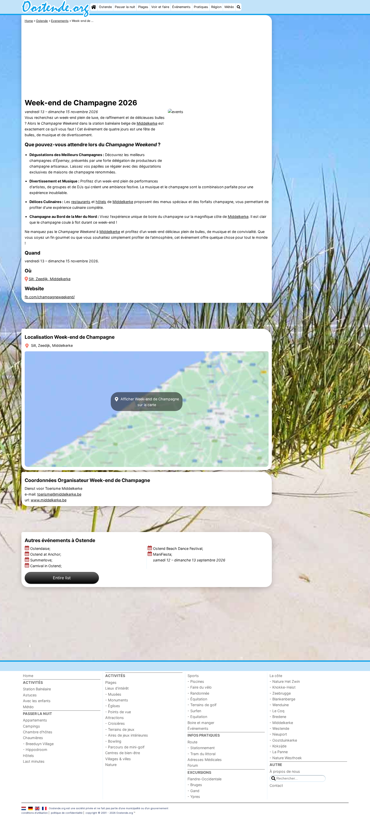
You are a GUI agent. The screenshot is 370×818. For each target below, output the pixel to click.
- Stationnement (201, 748)
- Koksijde (278, 746)
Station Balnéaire (37, 689)
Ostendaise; (40, 548)
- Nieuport (278, 734)
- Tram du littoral (201, 754)
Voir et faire (160, 7)
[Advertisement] (311, 130)
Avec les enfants (37, 701)
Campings (31, 726)
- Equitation (197, 716)
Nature (111, 764)
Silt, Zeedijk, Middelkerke (49, 279)
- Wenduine (279, 705)
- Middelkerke (281, 722)
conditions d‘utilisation (34, 812)
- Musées (113, 694)
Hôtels (28, 755)
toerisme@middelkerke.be (59, 494)
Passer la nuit (125, 7)
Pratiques (201, 7)
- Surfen (194, 711)
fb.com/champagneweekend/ (50, 297)
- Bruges (195, 785)
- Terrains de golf (202, 705)
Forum (193, 765)
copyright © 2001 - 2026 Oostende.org (109, 812)
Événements (181, 7)
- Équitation (197, 699)
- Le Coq (277, 711)
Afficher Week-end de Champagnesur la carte (149, 402)
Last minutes (34, 761)
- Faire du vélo (200, 687)
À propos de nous (285, 771)
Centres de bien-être (122, 753)
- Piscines (196, 681)
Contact (276, 785)
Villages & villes (118, 759)
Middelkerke (147, 123)
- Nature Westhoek (286, 758)
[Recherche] (238, 7)
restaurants (80, 202)
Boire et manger (201, 722)
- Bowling (113, 741)
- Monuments (116, 700)
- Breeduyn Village (38, 744)
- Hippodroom (35, 749)
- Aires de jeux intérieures (126, 735)
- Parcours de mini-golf (124, 747)
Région (216, 7)
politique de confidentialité (67, 812)
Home (28, 675)
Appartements (35, 720)
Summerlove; (41, 560)
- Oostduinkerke (283, 740)
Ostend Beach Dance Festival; (178, 548)
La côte (276, 675)
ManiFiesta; (189, 557)
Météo (229, 7)
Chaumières (33, 738)
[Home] (93, 7)
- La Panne (279, 752)
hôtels (101, 202)
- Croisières (115, 723)
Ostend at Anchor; (46, 554)
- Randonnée (198, 693)
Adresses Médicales (205, 759)
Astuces (30, 695)
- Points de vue (118, 712)
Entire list (62, 577)
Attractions (114, 717)
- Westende (279, 728)
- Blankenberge (282, 699)
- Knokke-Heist (282, 687)
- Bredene (278, 716)
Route (192, 742)
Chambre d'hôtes (37, 732)
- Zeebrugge (280, 693)
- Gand (193, 791)
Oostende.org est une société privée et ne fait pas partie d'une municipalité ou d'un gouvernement (108, 808)
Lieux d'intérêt (117, 688)
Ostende (105, 7)
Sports (193, 675)
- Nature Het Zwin (285, 681)
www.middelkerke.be (48, 500)
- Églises (112, 706)
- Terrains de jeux (119, 729)
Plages (143, 7)
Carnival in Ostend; (46, 566)
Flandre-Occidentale (204, 779)
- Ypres (194, 796)
